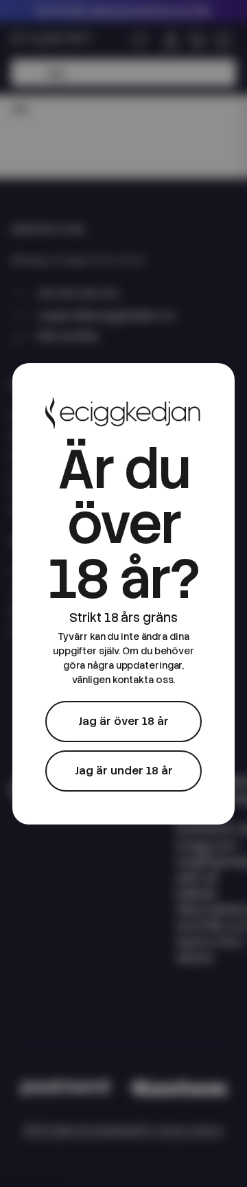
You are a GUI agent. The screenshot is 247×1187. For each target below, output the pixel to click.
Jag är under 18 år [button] (124, 770)
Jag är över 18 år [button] (123, 721)
